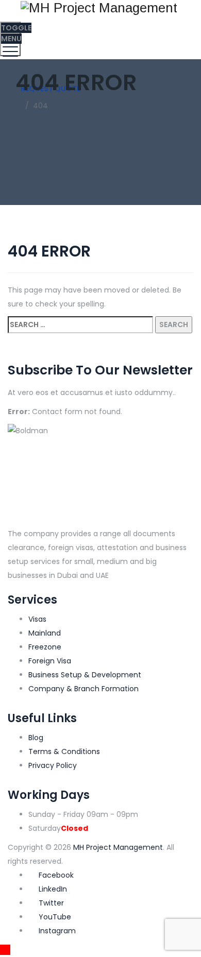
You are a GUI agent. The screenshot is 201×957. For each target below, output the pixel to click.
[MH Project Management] (99, 7)
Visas (37, 619)
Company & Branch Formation (83, 688)
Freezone (44, 647)
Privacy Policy (52, 765)
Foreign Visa (49, 661)
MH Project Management (118, 847)
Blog (35, 737)
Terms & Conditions (64, 751)
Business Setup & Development (84, 675)
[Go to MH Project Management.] (18, 105)
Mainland (44, 633)
